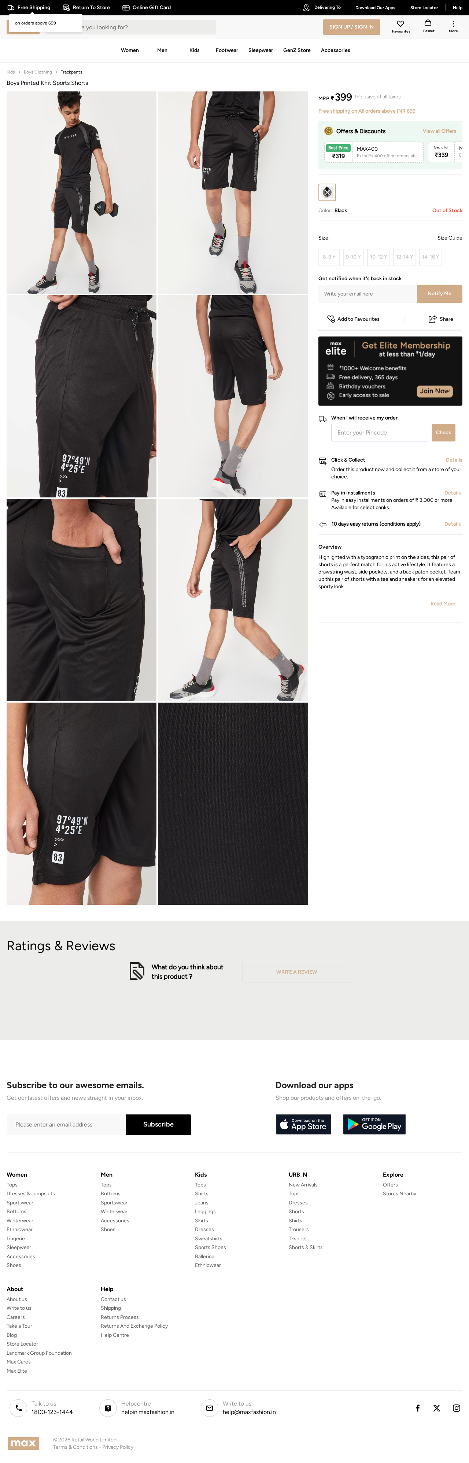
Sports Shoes (210, 1247)
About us (17, 1299)
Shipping (111, 1308)
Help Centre (115, 1335)
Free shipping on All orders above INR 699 (367, 111)
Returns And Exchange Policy (134, 1326)
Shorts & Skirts (306, 1247)
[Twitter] (437, 1408)
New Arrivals (303, 1185)
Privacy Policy (117, 1447)
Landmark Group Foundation (39, 1353)
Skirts (201, 1221)
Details (443, 394)
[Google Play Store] (374, 1124)
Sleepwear (19, 1247)
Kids (11, 72)
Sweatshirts (208, 1239)
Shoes (14, 1265)
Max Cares (19, 1362)
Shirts (201, 1194)
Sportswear (20, 1203)
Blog (12, 1335)
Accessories (21, 1256)
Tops (12, 1185)
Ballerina (204, 1256)
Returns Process (120, 1317)
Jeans (201, 1203)
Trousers (299, 1229)
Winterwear (20, 1221)
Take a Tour (19, 1326)
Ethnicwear (20, 1229)
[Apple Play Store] (303, 1124)
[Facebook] (417, 1408)
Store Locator (22, 1344)
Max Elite (17, 1371)
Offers (390, 1185)
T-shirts (298, 1239)
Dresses (204, 1229)
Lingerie (16, 1239)
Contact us (113, 1299)
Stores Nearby (399, 1194)
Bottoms (16, 1211)
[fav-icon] (401, 24)
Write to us (19, 1308)
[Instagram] (457, 1408)
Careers (16, 1317)
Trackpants (71, 72)
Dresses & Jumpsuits (31, 1194)
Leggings (205, 1211)
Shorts (296, 1211)
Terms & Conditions (75, 1447)
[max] (25, 1443)
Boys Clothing (38, 72)
